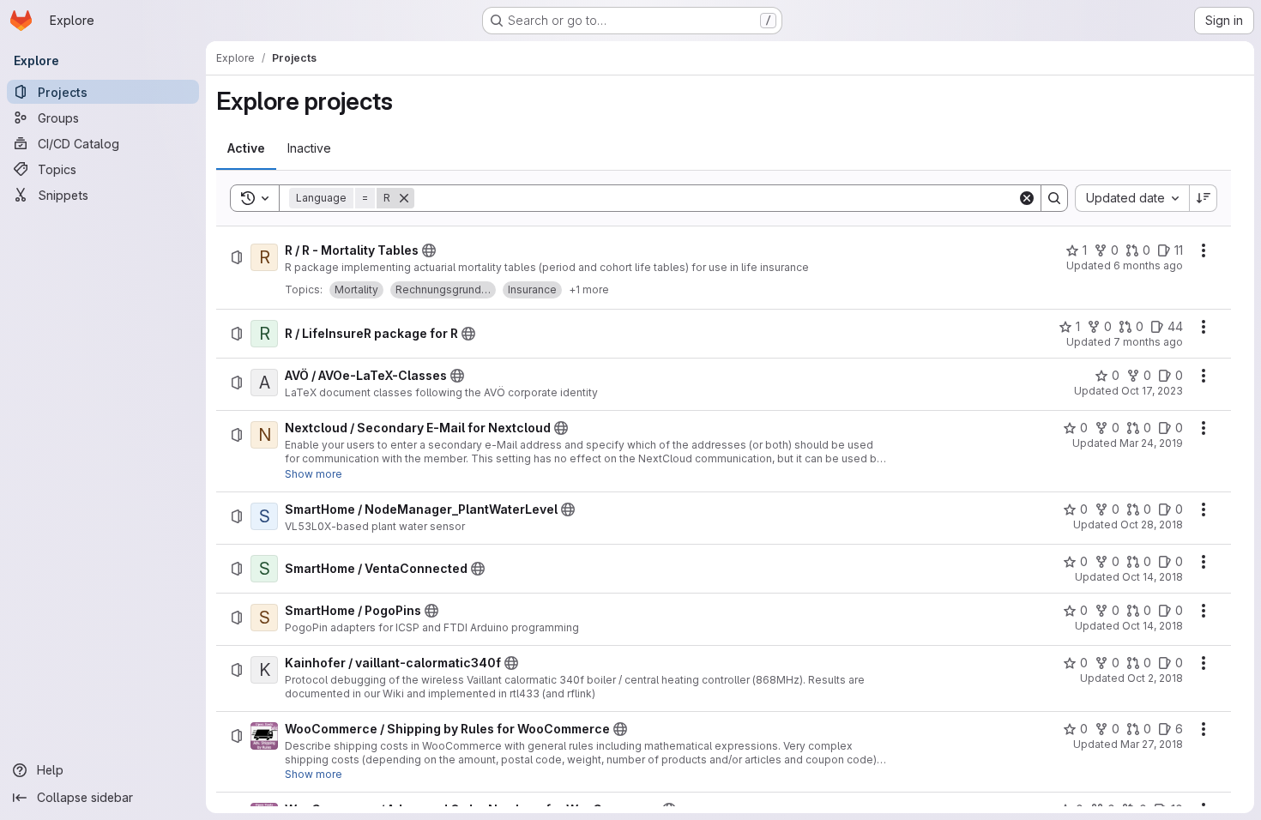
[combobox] (1132, 198)
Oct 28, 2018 (1151, 524)
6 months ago (1148, 265)
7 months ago (1148, 341)
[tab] (246, 148)
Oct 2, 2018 (1155, 678)
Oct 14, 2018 (1152, 576)
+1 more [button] (589, 289)
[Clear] (1027, 198)
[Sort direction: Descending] (1203, 198)
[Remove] (404, 198)
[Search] (1054, 198)
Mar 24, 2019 (1151, 443)
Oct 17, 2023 (1152, 390)
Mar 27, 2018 (1151, 744)
